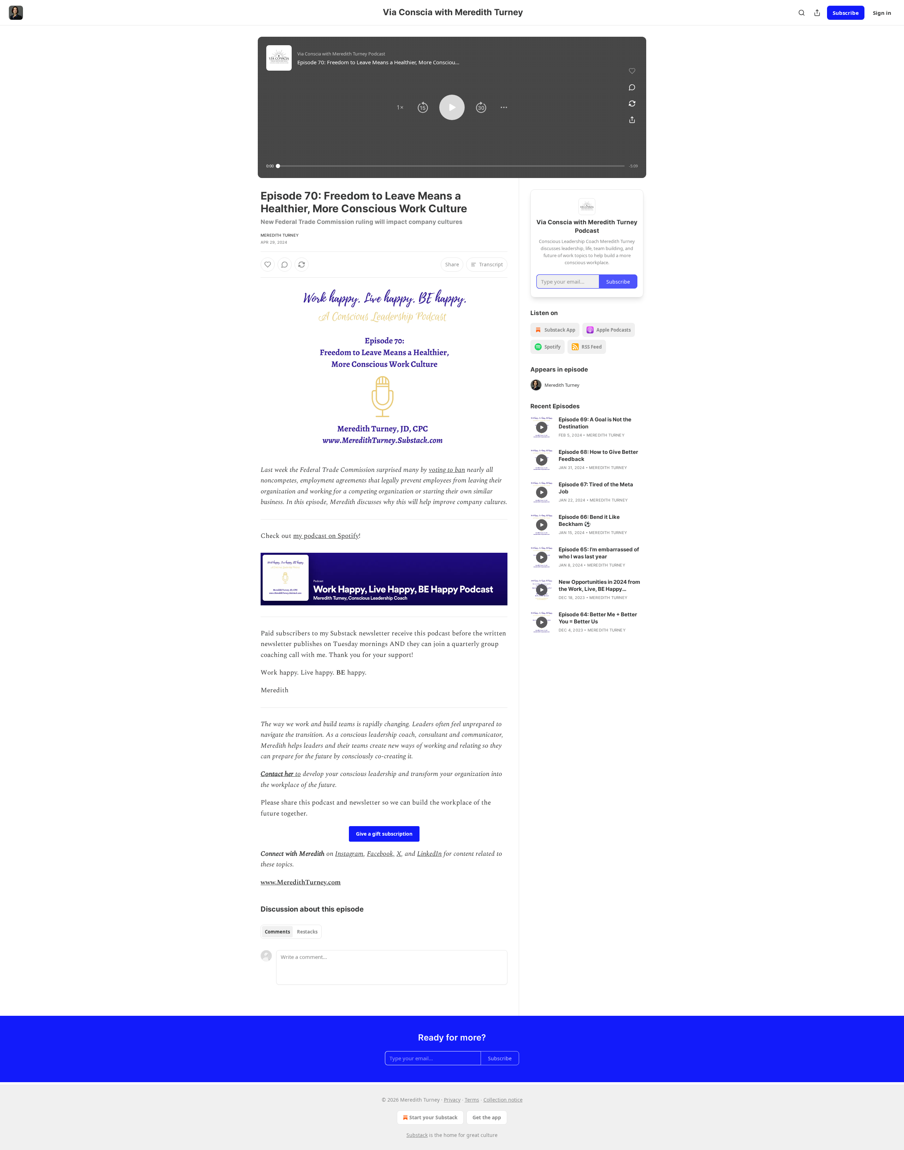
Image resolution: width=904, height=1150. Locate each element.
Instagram (349, 854)
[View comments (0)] (632, 87)
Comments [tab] (277, 932)
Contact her (278, 774)
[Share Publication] (817, 13)
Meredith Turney (280, 235)
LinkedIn (429, 854)
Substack (417, 1135)
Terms (472, 1099)
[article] (587, 427)
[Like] (268, 264)
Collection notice (503, 1099)
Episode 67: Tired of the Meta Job (596, 488)
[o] (541, 427)
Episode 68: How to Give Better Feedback (598, 455)
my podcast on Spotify (326, 536)
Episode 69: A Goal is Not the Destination (595, 423)
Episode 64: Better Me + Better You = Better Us (598, 618)
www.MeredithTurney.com (301, 882)
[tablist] (291, 932)
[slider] (451, 166)
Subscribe (846, 12)
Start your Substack (433, 1117)
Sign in (882, 12)
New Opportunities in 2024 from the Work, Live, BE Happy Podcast (599, 586)
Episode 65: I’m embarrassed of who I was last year (599, 553)
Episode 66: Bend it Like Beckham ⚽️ (589, 520)
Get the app (486, 1117)
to (298, 774)
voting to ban (447, 470)
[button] (400, 107)
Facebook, (381, 854)
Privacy (452, 1099)
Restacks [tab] (307, 932)
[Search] (802, 13)
